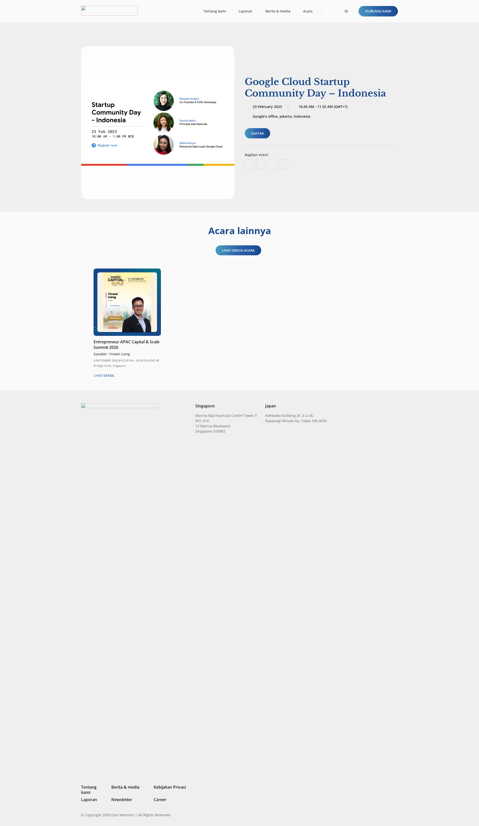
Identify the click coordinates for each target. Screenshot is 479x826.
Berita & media (125, 787)
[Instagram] (370, 815)
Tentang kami (89, 789)
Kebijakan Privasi (170, 787)
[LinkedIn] (362, 814)
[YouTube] (396, 814)
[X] (379, 815)
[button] (330, 11)
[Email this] (249, 164)
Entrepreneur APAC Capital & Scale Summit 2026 (126, 344)
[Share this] (260, 164)
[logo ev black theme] (109, 11)
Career (160, 799)
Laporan (89, 799)
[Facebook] (388, 814)
